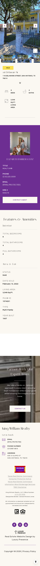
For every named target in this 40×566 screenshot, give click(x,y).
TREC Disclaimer (20, 487)
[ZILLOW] (26, 525)
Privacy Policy (29, 551)
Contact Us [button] (20, 408)
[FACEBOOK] (14, 525)
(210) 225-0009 (9, 176)
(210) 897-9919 (12, 448)
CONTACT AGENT (20, 200)
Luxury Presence (20, 540)
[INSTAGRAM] (20, 525)
